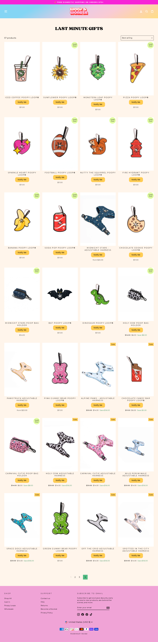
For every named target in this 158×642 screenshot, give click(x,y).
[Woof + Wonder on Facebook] (82, 614)
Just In (7, 602)
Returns (44, 605)
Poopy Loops (10, 605)
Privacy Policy (47, 613)
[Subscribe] (108, 607)
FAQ (42, 602)
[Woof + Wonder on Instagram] (78, 614)
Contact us (45, 598)
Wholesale (8, 609)
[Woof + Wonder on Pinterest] (87, 614)
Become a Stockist (49, 609)
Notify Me (22, 102)
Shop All (8, 598)
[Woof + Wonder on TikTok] (91, 614)
